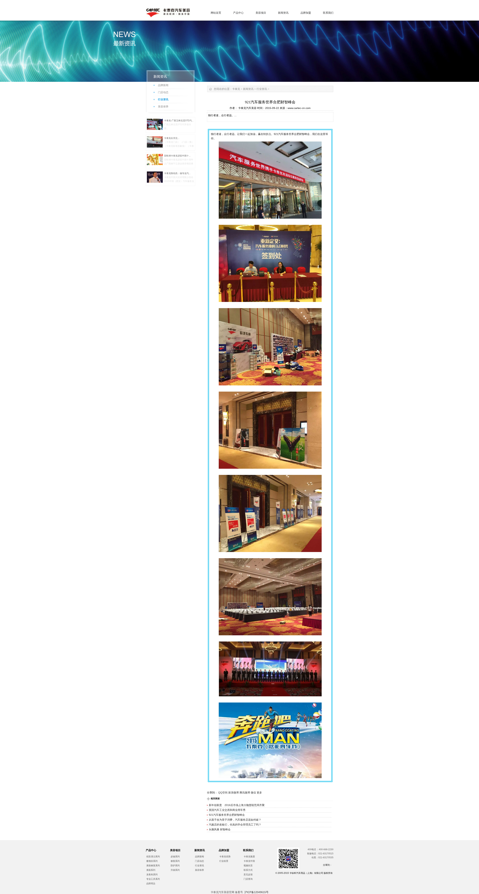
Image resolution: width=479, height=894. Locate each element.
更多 (259, 792)
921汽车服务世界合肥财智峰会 (227, 814)
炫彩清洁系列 (153, 856)
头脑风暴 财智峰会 (220, 829)
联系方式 (248, 870)
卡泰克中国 (249, 861)
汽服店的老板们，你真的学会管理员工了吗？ (235, 824)
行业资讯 (163, 99)
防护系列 (175, 865)
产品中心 (238, 12)
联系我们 (328, 12)
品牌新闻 (163, 85)
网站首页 (216, 12)
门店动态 (163, 92)
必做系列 (175, 856)
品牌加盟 (305, 12)
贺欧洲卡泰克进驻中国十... (177, 155)
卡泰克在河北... (171, 138)
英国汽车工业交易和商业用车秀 (227, 809)
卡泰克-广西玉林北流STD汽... (178, 120)
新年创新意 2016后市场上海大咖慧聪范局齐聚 (237, 805)
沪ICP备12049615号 (256, 892)
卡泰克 (236, 89)
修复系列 (175, 861)
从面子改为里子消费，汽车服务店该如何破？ (235, 819)
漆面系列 (150, 870)
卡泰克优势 (225, 856)
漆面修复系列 (153, 865)
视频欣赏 (248, 865)
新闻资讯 (283, 12)
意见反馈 (248, 874)
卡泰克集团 (249, 856)
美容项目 (261, 12)
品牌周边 (150, 883)
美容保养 (163, 106)
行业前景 (223, 861)
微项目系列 (152, 861)
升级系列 (175, 870)
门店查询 (248, 879)
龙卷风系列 (152, 874)
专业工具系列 (153, 879)
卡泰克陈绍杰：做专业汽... (177, 173)
